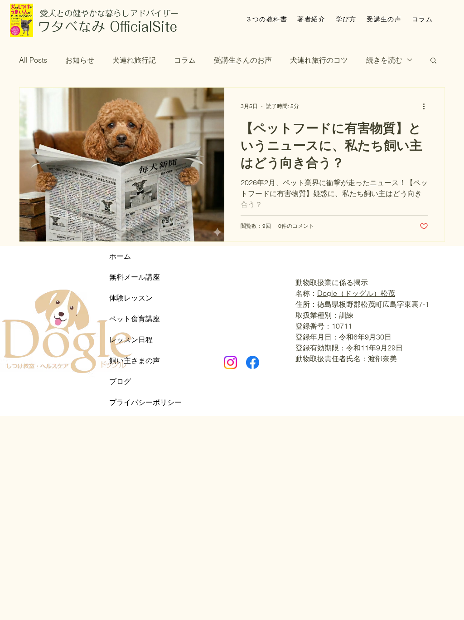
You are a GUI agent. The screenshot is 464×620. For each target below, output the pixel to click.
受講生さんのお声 (243, 59)
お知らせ (79, 59)
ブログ (120, 381)
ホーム (120, 256)
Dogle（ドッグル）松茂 (356, 293)
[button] (341, 19)
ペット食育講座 (134, 319)
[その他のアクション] (426, 106)
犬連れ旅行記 (134, 59)
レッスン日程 (131, 340)
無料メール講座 (134, 277)
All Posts (33, 59)
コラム (185, 59)
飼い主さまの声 (134, 360)
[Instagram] (230, 362)
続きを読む (384, 59)
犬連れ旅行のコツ (319, 59)
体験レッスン (131, 298)
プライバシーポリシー (141, 402)
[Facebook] (252, 362)
